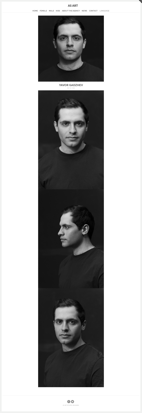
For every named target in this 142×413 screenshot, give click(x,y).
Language (104, 11)
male (73, 88)
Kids (58, 11)
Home (35, 11)
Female (43, 11)
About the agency (71, 11)
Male (51, 11)
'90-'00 (69, 88)
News (84, 11)
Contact (93, 11)
